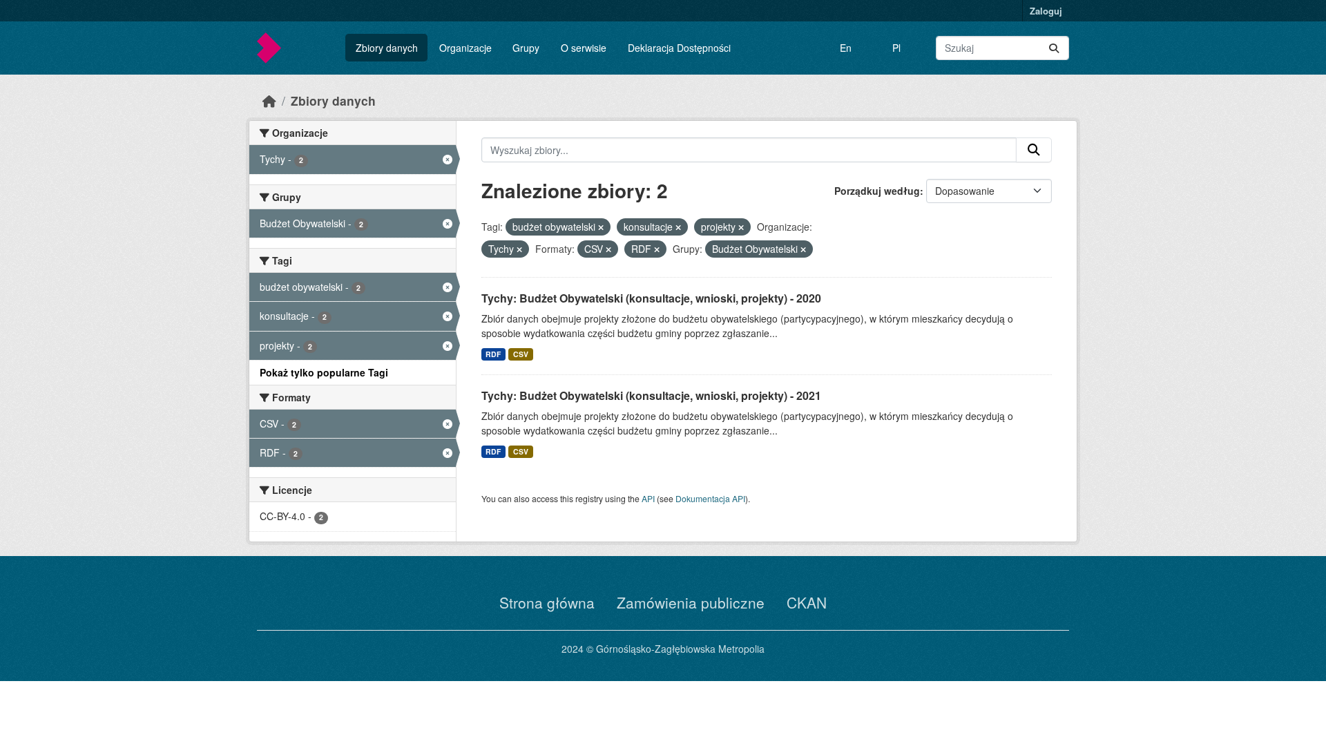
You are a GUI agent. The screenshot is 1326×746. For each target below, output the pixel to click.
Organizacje (465, 48)
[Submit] (1054, 48)
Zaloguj (1046, 10)
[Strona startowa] (269, 100)
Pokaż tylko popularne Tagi (324, 372)
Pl (896, 48)
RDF (493, 354)
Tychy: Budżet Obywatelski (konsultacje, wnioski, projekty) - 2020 (651, 298)
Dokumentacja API (710, 498)
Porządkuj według (877, 191)
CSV (520, 354)
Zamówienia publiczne (691, 602)
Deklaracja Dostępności (679, 48)
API (648, 498)
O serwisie (583, 48)
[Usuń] (601, 227)
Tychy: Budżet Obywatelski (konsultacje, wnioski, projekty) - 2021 (651, 395)
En (846, 48)
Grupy (525, 48)
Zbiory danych (387, 48)
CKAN (807, 602)
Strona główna (547, 602)
